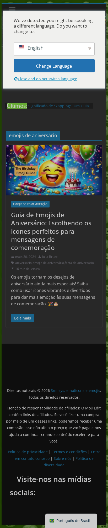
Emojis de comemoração (30, 204)
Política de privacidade (28, 451)
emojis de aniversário (48, 263)
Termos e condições (69, 451)
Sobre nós (62, 458)
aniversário (23, 263)
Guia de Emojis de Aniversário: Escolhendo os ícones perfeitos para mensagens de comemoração (51, 231)
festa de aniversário (79, 263)
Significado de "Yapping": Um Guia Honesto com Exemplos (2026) (58, 108)
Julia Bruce (50, 257)
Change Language (54, 66)
